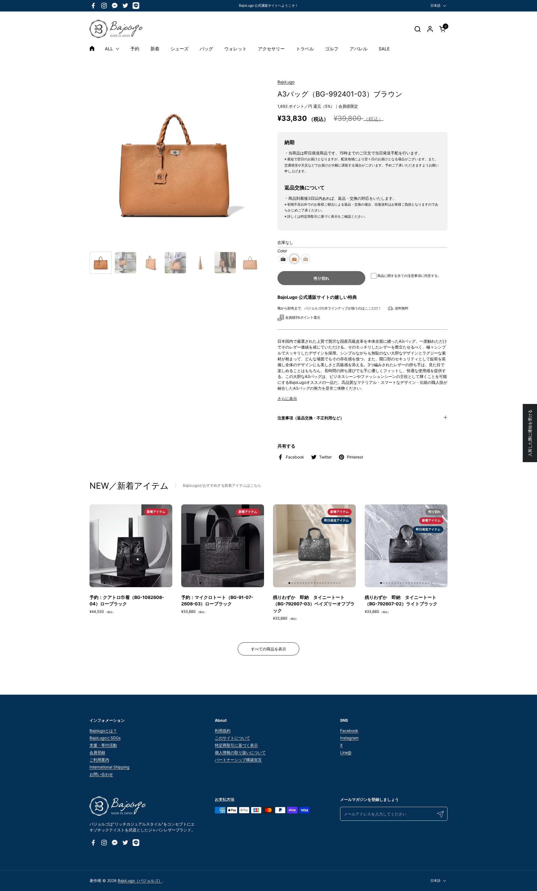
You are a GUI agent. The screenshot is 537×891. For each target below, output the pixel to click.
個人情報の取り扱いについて (240, 752)
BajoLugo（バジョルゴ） (140, 880)
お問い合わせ (101, 774)
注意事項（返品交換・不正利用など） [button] (310, 417)
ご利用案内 (99, 759)
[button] (417, 28)
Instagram (349, 737)
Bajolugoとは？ (103, 730)
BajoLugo (286, 81)
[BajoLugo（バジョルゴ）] (116, 29)
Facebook (349, 730)
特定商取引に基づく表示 (236, 745)
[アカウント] (430, 28)
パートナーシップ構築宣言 (238, 759)
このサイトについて (232, 737)
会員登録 (97, 752)
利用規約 (222, 730)
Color (282, 250)
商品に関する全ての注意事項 (399, 276)
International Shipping (109, 767)
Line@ (345, 752)
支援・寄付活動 (103, 745)
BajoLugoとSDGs (105, 737)
